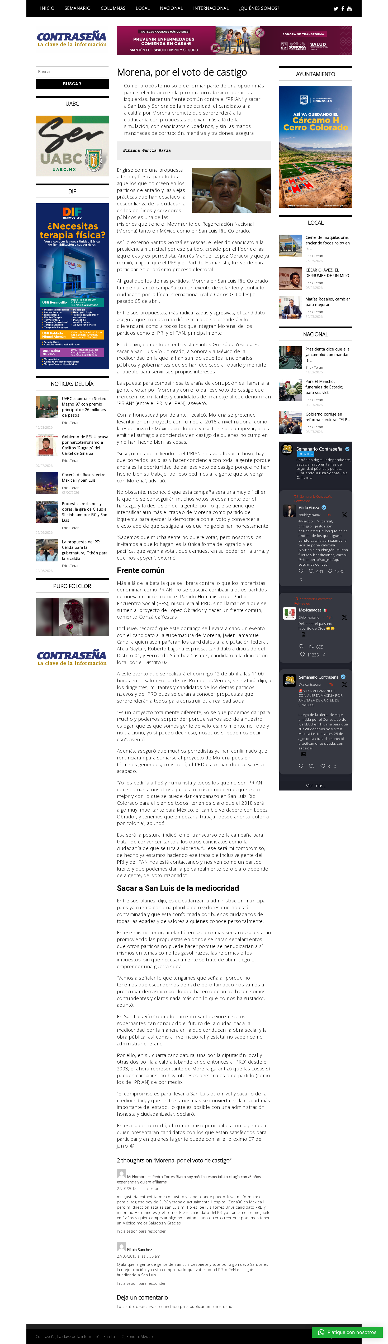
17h (330, 684)
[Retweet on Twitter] (296, 496)
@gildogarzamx (309, 515)
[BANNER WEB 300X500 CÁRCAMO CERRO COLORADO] (316, 206)
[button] (347, 1332)
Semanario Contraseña (318, 677)
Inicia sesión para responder (141, 1231)
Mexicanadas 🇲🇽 (313, 609)
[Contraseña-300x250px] (72, 174)
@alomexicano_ (309, 617)
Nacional (171, 8)
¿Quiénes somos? (259, 8)
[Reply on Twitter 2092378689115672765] (302, 571)
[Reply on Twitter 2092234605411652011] (302, 647)
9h (329, 515)
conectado (169, 1306)
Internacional (211, 8)
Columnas (113, 8)
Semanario (78, 8)
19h (330, 617)
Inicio (47, 8)
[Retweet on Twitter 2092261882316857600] (313, 766)
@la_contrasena (310, 684)
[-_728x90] (235, 53)
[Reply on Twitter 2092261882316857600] (302, 766)
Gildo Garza (309, 507)
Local (143, 8)
